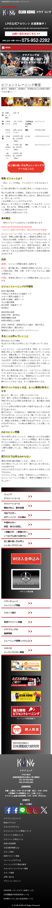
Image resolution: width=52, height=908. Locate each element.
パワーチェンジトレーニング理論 (12, 603)
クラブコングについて (12, 818)
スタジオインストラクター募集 (14, 650)
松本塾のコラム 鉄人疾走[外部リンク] (18, 899)
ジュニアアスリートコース (12, 496)
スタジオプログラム (11, 827)
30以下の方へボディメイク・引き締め (15, 515)
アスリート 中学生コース (13, 835)
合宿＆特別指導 (10, 844)
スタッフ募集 (9, 873)
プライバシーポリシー (12, 881)
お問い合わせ (9, 877)
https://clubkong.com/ (42, 145)
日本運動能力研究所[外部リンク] (16, 895)
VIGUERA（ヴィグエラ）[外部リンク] (18, 890)
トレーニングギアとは (12, 860)
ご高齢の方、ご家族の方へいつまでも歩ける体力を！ (16, 534)
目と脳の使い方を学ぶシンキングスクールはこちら (26, 167)
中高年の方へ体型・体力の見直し (13, 524)
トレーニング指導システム (16, 641)
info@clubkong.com (42, 136)
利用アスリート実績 (13, 622)
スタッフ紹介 (10, 612)
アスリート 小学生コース (13, 839)
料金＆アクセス (10, 823)
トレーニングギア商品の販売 (15, 864)
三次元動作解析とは (11, 848)
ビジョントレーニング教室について (17, 831)
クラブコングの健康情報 (11, 631)
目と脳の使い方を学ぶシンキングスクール (14, 543)
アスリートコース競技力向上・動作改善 (14, 506)
